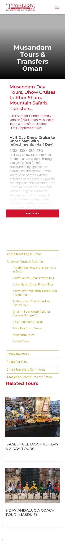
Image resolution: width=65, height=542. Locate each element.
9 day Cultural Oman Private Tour (33, 278)
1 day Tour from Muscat (27, 328)
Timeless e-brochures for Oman (29, 377)
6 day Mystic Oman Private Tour (33, 284)
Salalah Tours (21, 341)
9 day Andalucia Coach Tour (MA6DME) (30, 512)
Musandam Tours (23, 335)
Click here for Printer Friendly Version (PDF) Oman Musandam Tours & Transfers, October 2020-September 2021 (32, 122)
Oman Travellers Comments (26, 369)
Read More (32, 213)
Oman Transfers (18, 354)
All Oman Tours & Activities (25, 262)
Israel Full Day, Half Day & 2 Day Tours (32, 446)
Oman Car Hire (17, 362)
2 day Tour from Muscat (28, 322)
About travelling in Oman (24, 254)
